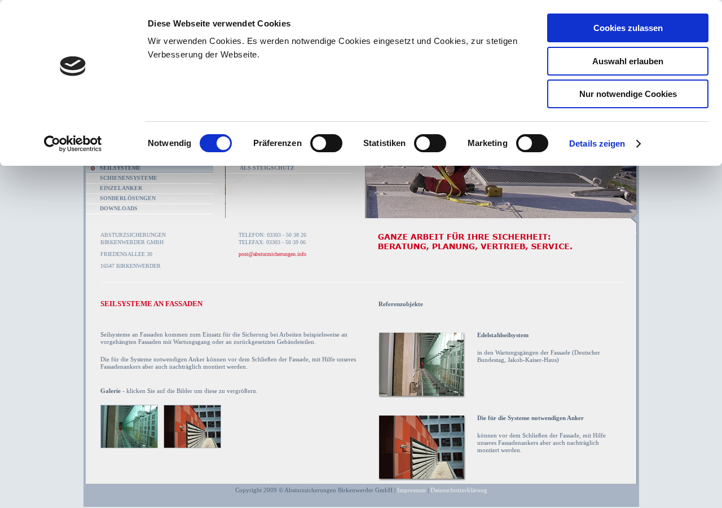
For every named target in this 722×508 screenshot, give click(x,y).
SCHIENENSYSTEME (128, 178)
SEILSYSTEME (120, 168)
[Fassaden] (423, 397)
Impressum (411, 490)
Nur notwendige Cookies (628, 94)
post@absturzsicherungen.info (272, 254)
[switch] (326, 143)
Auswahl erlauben (627, 61)
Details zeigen (597, 143)
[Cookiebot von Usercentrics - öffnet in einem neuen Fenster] (73, 143)
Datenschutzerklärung (458, 490)
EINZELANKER (121, 188)
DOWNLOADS (119, 208)
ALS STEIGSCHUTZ (267, 168)
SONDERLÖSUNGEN (128, 198)
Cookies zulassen (628, 28)
